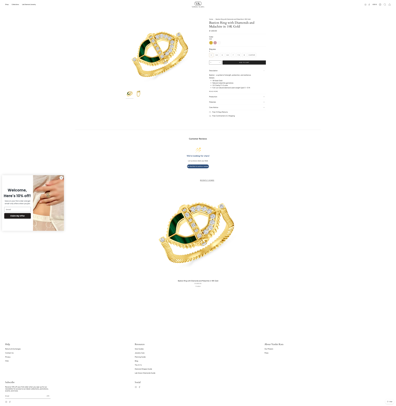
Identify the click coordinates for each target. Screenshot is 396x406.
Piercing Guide (140, 357)
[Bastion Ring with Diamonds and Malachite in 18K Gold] (198, 232)
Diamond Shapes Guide (143, 369)
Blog (136, 361)
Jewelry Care (139, 353)
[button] (7, 5)
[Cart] (389, 4)
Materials (212, 102)
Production (213, 97)
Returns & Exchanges (13, 349)
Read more (213, 91)
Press (266, 353)
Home (211, 19)
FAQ (6, 361)
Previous (126, 53)
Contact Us (9, 353)
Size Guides (139, 349)
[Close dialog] (61, 178)
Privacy (7, 357)
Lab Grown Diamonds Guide (145, 373)
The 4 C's (138, 365)
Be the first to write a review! (198, 166)
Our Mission (269, 349)
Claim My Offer (17, 216)
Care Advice (213, 107)
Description (213, 71)
